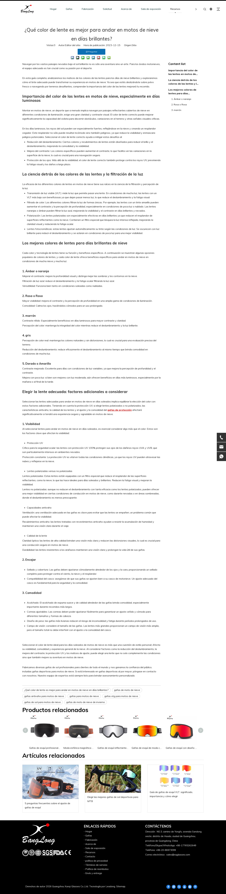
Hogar (53, 9)
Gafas (69, 9)
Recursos (175, 9)
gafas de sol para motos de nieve (42, 702)
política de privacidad (96, 860)
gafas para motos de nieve (84, 696)
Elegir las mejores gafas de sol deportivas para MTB (112, 799)
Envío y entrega (93, 873)
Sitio (134, 45)
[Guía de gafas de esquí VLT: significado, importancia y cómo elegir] (175, 776)
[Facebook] (168, 886)
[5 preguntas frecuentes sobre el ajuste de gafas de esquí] (50, 782)
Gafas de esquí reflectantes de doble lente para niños (113, 747)
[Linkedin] (174, 886)
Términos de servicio (96, 864)
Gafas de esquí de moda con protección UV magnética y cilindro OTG (147, 747)
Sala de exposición (151, 9)
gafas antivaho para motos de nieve (44, 696)
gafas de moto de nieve (127, 689)
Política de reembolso (97, 869)
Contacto (90, 856)
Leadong (110, 886)
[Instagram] (190, 886)
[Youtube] (184, 886)
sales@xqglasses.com (178, 854)
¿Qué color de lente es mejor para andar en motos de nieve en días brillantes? (66, 689)
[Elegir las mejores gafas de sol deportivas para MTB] (113, 779)
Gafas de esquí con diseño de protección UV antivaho (181, 747)
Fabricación (88, 9)
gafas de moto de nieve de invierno (85, 702)
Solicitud (107, 9)
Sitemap (120, 886)
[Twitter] (179, 886)
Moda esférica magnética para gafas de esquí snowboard (78, 747)
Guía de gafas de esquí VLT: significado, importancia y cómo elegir (171, 794)
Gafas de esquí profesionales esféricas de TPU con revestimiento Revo (44, 747)
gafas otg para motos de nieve (121, 696)
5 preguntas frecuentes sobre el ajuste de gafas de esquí (47, 805)
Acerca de (126, 9)
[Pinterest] (195, 886)
